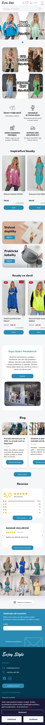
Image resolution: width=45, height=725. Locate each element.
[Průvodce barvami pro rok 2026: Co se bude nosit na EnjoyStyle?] (14, 428)
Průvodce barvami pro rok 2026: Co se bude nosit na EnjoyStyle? (14, 441)
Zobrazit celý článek (15, 462)
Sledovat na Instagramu (24, 602)
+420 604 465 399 (13, 672)
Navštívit (22, 376)
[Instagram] (9, 678)
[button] (42, 535)
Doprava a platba (8, 697)
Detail (13, 207)
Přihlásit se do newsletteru (13, 641)
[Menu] (42, 3)
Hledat (40, 9)
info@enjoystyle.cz (13, 668)
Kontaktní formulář (13, 686)
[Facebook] (4, 678)
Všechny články (22, 474)
